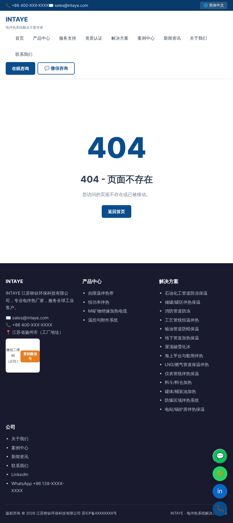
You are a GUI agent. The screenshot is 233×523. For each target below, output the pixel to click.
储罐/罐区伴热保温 (182, 302)
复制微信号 (30, 356)
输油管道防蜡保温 (182, 328)
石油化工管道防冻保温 (186, 293)
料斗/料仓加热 (178, 382)
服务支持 (67, 38)
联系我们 (23, 54)
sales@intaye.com (71, 5)
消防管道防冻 (177, 311)
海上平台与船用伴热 (184, 355)
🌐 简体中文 (213, 5)
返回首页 (116, 211)
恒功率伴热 (98, 302)
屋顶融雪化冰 (177, 346)
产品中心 (41, 38)
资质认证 (93, 38)
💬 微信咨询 (56, 68)
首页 (19, 38)
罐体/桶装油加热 (180, 391)
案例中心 (146, 38)
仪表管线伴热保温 (182, 373)
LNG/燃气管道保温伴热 (187, 364)
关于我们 (198, 38)
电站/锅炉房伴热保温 (185, 409)
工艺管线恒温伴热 (182, 320)
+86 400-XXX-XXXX (30, 5)
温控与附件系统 (103, 320)
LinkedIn (19, 474)
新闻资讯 (172, 38)
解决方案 (119, 38)
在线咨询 (20, 68)
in (219, 491)
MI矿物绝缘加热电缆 (107, 311)
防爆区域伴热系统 (182, 400)
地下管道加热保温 (182, 338)
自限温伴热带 (101, 293)
